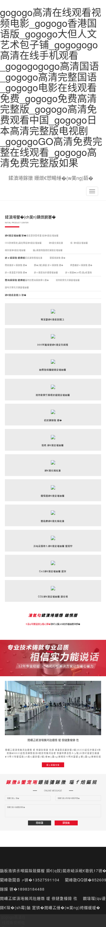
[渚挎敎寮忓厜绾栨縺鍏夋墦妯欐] (53, 383)
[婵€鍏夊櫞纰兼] (53, 458)
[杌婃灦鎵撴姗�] (53, 408)
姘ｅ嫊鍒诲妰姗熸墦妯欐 (46, 272)
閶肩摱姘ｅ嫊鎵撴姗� (16, 265)
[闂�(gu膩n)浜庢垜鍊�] (53, 708)
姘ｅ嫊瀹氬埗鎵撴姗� (16, 272)
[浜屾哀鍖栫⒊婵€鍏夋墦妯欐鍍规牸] (53, 534)
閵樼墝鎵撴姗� (58, 257)
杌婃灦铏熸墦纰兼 (34, 257)
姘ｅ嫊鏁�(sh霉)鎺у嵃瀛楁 (78, 272)
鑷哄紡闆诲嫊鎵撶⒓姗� (37, 279)
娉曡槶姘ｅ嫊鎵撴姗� (81, 265)
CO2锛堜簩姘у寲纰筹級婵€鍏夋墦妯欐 (23, 242)
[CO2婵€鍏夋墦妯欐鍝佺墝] (53, 584)
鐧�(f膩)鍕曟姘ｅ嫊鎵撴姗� (48, 265)
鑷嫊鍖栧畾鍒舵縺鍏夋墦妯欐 (48, 250)
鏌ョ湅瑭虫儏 (53, 764)
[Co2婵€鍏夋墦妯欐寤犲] (53, 559)
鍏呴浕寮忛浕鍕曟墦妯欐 (17, 287)
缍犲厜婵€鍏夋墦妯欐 (15, 250)
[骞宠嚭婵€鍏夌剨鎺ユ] (53, 307)
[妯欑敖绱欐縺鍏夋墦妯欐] (53, 358)
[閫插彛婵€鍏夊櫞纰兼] (53, 509)
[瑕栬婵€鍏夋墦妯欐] (53, 433)
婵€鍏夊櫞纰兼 (56, 242)
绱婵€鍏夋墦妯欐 (79, 242)
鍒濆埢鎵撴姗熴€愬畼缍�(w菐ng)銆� (50, 177)
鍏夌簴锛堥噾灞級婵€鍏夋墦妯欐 (42, 235)
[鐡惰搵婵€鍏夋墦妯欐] (53, 484)
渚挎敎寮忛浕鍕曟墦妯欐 (68, 279)
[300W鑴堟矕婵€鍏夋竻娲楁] (53, 333)
